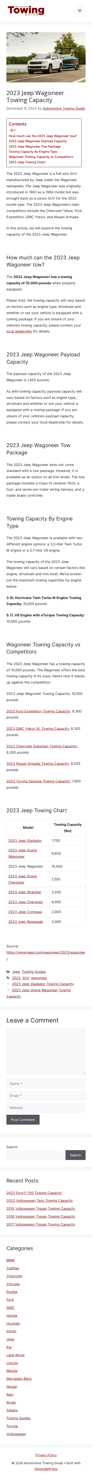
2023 (16, 978)
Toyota (12, 1426)
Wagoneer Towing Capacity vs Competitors (41, 157)
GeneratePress (46, 1469)
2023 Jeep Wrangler (24, 892)
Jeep (16, 971)
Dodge (11, 1292)
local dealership (19, 331)
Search (12, 1147)
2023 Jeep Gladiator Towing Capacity (43, 984)
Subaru (12, 1410)
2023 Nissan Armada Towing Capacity (37, 763)
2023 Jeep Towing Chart (27, 162)
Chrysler (13, 1284)
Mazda (11, 1371)
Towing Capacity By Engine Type (33, 151)
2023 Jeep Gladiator (25, 840)
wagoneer (39, 978)
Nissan (11, 1386)
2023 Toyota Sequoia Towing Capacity (38, 781)
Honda (11, 1315)
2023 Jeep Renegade (25, 921)
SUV (25, 978)
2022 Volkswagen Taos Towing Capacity (39, 1200)
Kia (9, 1347)
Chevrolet (14, 1276)
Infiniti (11, 1331)
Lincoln (12, 1363)
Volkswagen (16, 1434)
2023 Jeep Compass (25, 912)
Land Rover (15, 1355)
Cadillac (12, 1268)
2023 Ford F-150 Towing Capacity (34, 1193)
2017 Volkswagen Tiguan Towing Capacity (40, 1224)
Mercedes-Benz (19, 1378)
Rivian (11, 1402)
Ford (10, 1300)
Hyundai (13, 1323)
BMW (10, 1260)
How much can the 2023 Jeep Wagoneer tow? (43, 136)
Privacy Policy (46, 1455)
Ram (9, 1394)
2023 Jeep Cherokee (25, 902)
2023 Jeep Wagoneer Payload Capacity (38, 141)
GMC (10, 1307)
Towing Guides (34, 971)
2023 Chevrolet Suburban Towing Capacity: (42, 746)
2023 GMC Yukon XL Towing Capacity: (38, 728)
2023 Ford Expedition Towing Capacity (38, 711)
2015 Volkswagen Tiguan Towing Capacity (40, 1208)
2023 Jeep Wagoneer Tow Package (35, 146)
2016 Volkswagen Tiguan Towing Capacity (40, 1216)
